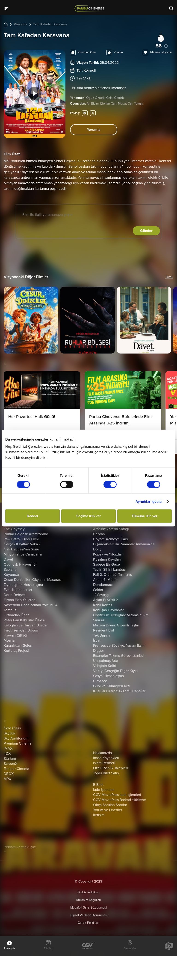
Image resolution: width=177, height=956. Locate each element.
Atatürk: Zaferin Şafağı (111, 529)
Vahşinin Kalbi (104, 666)
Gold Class (12, 728)
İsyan (97, 640)
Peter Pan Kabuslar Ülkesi (24, 620)
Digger (98, 650)
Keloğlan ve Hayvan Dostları (26, 625)
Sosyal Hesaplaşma (108, 676)
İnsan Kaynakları (106, 758)
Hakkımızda (102, 753)
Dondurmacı (103, 584)
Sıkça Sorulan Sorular (110, 805)
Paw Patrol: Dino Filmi (21, 539)
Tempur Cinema (16, 768)
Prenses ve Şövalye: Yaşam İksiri (119, 645)
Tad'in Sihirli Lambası (109, 569)
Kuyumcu (11, 574)
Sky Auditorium (16, 738)
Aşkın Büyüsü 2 (105, 600)
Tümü (169, 277)
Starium (10, 758)
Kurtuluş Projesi (16, 650)
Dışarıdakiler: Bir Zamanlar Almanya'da (123, 544)
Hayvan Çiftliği (15, 635)
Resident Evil (103, 630)
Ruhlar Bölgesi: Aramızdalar (26, 534)
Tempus (10, 610)
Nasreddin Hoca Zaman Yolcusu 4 (30, 605)
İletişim (99, 815)
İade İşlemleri (104, 789)
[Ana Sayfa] (6, 24)
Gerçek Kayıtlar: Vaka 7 (22, 544)
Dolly (97, 549)
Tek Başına (101, 635)
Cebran (99, 534)
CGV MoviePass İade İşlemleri (117, 794)
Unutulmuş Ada (105, 660)
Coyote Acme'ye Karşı (111, 539)
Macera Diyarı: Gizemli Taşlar (116, 625)
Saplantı (10, 569)
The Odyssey (14, 529)
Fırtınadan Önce (17, 615)
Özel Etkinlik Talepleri (110, 768)
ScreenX (10, 763)
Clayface (100, 681)
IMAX (8, 748)
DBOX (9, 774)
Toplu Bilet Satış (106, 773)
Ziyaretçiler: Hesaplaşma (23, 584)
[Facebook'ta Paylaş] (85, 113)
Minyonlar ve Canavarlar (23, 554)
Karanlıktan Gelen (18, 645)
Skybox (9, 733)
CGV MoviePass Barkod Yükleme (119, 800)
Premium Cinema (17, 743)
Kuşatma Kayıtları (107, 559)
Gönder (146, 230)
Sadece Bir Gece (106, 564)
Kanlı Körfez (102, 605)
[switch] (66, 484)
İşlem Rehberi (104, 763)
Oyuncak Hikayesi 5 (19, 564)
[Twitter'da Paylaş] (93, 113)
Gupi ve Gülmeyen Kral (111, 686)
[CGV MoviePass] (169, 946)
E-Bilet (98, 784)
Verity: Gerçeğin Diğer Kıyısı (115, 671)
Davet (8, 559)
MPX (7, 779)
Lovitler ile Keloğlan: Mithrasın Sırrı (121, 615)
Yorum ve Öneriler (107, 810)
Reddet (32, 516)
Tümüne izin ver (144, 516)
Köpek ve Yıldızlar (107, 554)
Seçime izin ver (88, 516)
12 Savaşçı (101, 595)
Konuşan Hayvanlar (108, 610)
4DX (7, 753)
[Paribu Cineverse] (90, 8)
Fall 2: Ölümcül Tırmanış (112, 574)
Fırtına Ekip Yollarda (19, 600)
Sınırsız (99, 620)
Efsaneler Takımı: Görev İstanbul (118, 655)
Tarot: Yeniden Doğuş (21, 630)
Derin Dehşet (14, 595)
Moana (9, 640)
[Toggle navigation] (7, 8)
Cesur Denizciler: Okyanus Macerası (33, 579)
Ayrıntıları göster (149, 501)
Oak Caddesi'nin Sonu (21, 549)
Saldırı (98, 590)
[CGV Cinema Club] (88, 946)
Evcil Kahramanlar (18, 590)
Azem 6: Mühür (105, 579)
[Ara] (171, 8)
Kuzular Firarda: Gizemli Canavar (119, 691)
